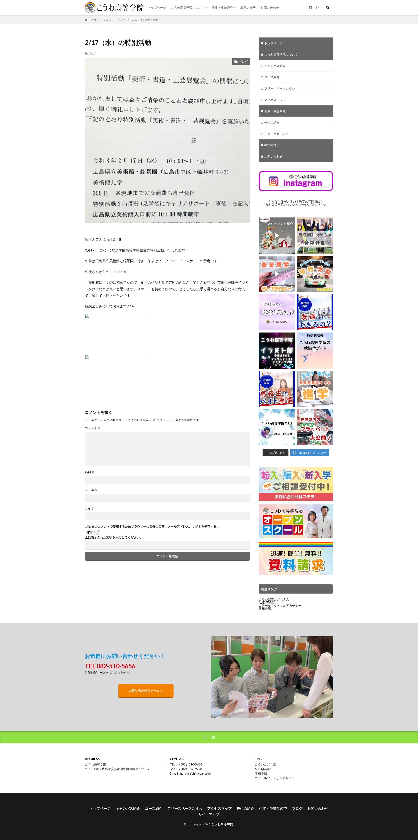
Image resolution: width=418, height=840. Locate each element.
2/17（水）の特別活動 (145, 19)
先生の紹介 (272, 122)
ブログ (107, 19)
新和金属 (265, 608)
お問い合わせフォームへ (146, 690)
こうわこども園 (265, 764)
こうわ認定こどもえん (274, 599)
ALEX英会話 (267, 602)
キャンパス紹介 (275, 66)
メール (91, 490)
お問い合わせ (270, 7)
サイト (89, 508)
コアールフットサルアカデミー (280, 605)
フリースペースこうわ (279, 88)
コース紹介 (272, 77)
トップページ (157, 7)
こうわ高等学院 (222, 824)
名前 (90, 471)
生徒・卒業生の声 (276, 134)
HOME (93, 19)
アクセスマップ (275, 100)
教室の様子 (248, 7)
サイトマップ (209, 814)
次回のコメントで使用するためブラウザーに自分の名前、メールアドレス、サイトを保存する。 (153, 526)
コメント (93, 427)
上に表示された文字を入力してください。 (114, 537)
